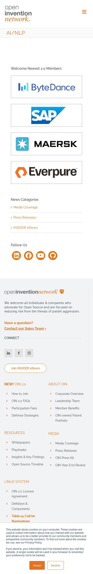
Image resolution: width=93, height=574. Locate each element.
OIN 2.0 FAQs (21, 401)
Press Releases (24, 217)
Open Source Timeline (27, 464)
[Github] (52, 255)
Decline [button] (55, 565)
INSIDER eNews (25, 228)
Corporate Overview (69, 394)
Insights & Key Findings (28, 457)
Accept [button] (37, 565)
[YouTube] (40, 255)
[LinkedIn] (16, 255)
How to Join (20, 394)
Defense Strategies (25, 415)
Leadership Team (67, 401)
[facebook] (19, 353)
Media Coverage (25, 207)
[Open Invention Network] (18, 5)
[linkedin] (8, 353)
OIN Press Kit (64, 458)
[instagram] (29, 353)
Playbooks (19, 450)
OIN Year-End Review (70, 465)
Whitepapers (21, 442)
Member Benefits (67, 408)
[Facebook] (28, 255)
